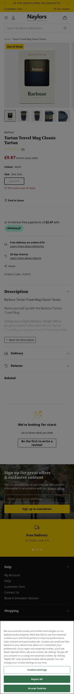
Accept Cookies (37, 688)
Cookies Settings (37, 669)
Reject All (37, 679)
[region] (37, 657)
